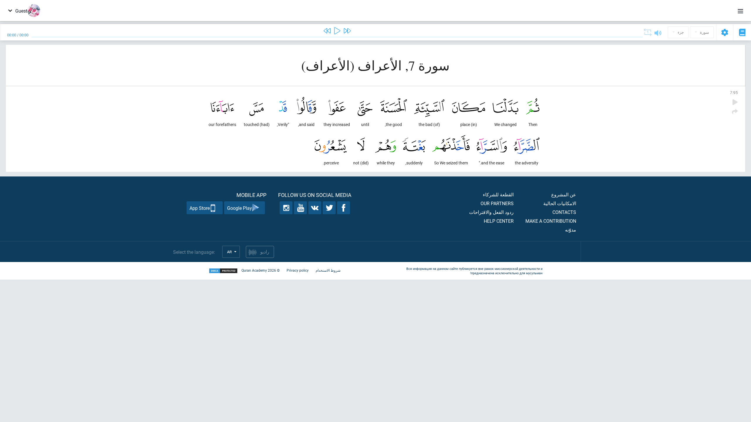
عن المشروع (563, 194)
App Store (200, 208)
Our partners (497, 203)
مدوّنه (570, 230)
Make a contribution (550, 221)
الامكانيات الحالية (559, 203)
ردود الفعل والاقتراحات (491, 212)
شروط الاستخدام (328, 270)
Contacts (564, 212)
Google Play (239, 208)
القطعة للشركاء (498, 194)
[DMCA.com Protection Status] (223, 271)
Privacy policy (298, 270)
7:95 (734, 92)
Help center (499, 221)
